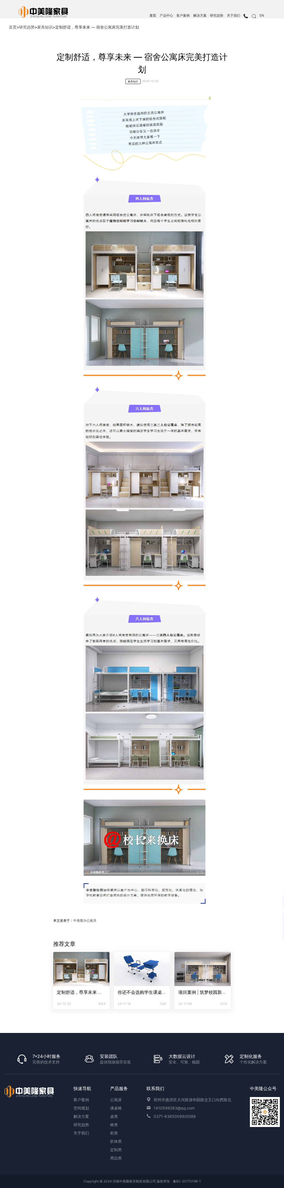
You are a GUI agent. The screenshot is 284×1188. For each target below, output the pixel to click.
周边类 (116, 1158)
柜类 (114, 1133)
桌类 (114, 1116)
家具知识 (45, 27)
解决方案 (200, 15)
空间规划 (81, 1108)
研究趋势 (216, 15)
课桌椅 (116, 1108)
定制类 (116, 1149)
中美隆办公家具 (85, 920)
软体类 (116, 1141)
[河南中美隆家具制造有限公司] (29, 1091)
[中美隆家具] (43, 12)
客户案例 (183, 15)
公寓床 (116, 1099)
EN (262, 15)
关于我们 (233, 15)
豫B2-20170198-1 (187, 1181)
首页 (152, 15)
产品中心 (166, 15)
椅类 (114, 1124)
